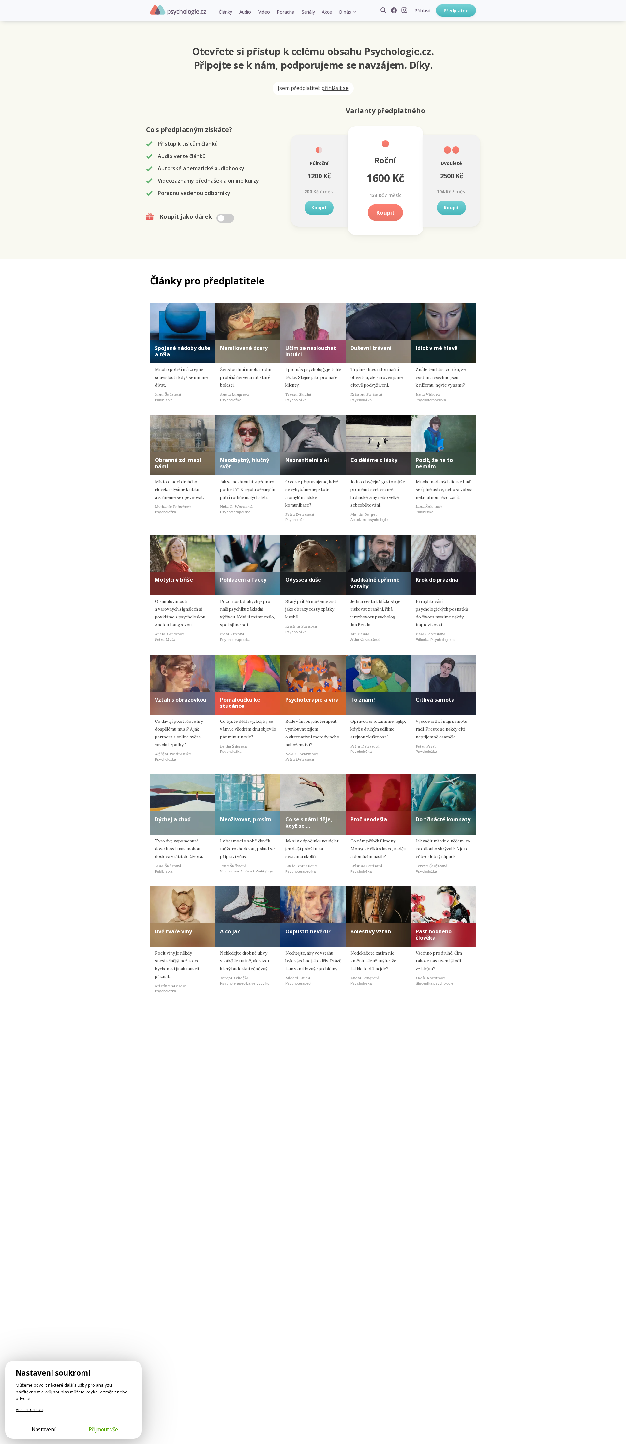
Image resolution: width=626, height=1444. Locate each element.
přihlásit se (335, 88)
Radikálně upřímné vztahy (375, 582)
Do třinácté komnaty (443, 819)
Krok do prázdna (437, 579)
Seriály (308, 12)
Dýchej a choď (173, 819)
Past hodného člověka (434, 934)
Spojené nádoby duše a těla (182, 351)
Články (225, 12)
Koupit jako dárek (186, 216)
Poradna (285, 12)
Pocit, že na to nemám (434, 463)
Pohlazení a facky (243, 579)
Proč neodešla (368, 819)
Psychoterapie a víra (312, 699)
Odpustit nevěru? (308, 931)
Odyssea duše (303, 579)
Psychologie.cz (178, 10)
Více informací (29, 1409)
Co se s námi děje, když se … (308, 822)
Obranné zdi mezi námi (178, 463)
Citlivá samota (435, 699)
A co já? (230, 931)
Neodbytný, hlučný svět (244, 463)
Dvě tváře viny (173, 931)
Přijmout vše (103, 1429)
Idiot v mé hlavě (436, 347)
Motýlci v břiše (174, 579)
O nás (345, 12)
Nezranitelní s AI (307, 460)
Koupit (319, 207)
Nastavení (43, 1429)
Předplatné (456, 10)
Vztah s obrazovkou (180, 699)
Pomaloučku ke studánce (240, 702)
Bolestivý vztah (370, 931)
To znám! (362, 699)
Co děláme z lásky (373, 460)
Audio (245, 12)
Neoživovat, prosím (245, 819)
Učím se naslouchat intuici (310, 351)
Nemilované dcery (244, 347)
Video (264, 12)
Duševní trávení (371, 347)
